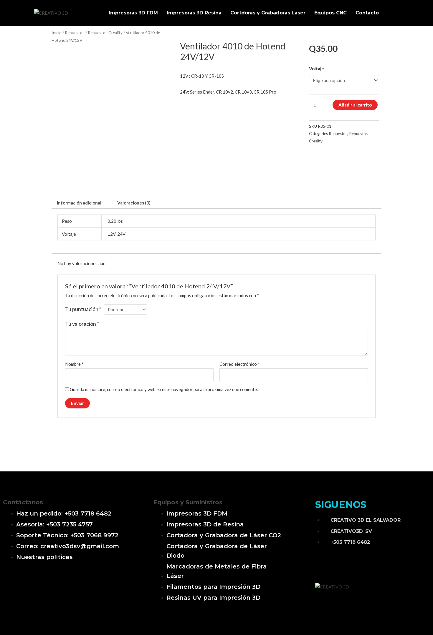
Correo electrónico (239, 364)
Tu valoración (82, 323)
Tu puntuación (83, 309)
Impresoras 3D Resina (194, 13)
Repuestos (75, 32)
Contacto (367, 13)
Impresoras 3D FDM (133, 13)
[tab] (79, 203)
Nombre (74, 364)
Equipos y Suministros (187, 502)
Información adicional (79, 202)
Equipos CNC (330, 13)
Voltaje (316, 68)
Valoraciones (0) (134, 202)
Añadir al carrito (355, 104)
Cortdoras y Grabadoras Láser (267, 13)
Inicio (57, 32)
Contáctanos (23, 502)
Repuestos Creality (105, 32)
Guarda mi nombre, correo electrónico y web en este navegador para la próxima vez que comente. (164, 389)
